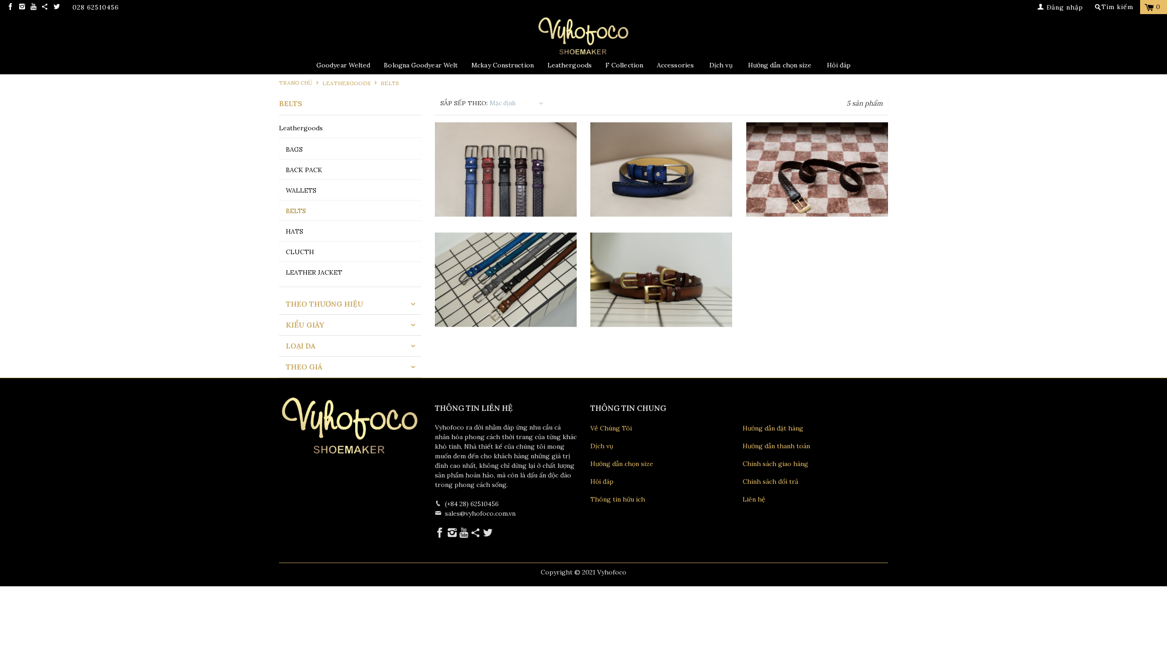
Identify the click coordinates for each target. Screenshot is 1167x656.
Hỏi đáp (839, 65)
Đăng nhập (1063, 7)
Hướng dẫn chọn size (780, 65)
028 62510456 (95, 7)
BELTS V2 (661, 169)
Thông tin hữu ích (617, 499)
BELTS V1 (506, 169)
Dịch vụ (721, 65)
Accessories (675, 65)
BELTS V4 (506, 279)
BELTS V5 (661, 279)
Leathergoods (569, 65)
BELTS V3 (817, 169)
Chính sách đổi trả (770, 481)
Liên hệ (754, 499)
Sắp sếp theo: (464, 103)
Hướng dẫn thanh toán (776, 446)
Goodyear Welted (343, 65)
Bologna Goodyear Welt (421, 65)
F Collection (624, 65)
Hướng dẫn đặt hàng (773, 428)
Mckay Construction (502, 65)
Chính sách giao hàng (775, 464)
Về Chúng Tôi (611, 428)
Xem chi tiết (505, 209)
